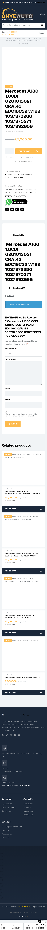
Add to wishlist (27, 157)
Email (8, 400)
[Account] (13, 925)
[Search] (42, 25)
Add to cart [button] (10, 509)
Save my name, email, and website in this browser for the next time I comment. (21, 415)
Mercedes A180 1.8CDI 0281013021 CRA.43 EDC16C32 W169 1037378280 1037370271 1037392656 (21, 192)
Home (7, 38)
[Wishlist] (37, 925)
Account (16, 928)
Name (8, 388)
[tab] (23, 234)
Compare (12, 157)
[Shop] (2, 925)
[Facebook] (3, 735)
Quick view (23, 468)
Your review (11, 359)
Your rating (11, 349)
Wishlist (40, 928)
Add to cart (24, 151)
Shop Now (41, 3)
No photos (13, 38)
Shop (3, 928)
